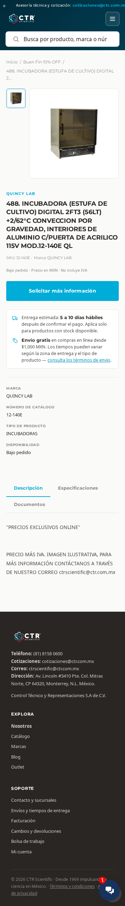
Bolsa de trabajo (27, 841)
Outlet (17, 767)
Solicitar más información (62, 291)
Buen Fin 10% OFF (42, 62)
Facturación (23, 820)
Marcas (18, 746)
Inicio (12, 62)
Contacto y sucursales (33, 800)
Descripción (28, 488)
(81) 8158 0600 (47, 653)
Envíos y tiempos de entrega (40, 810)
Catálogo (20, 736)
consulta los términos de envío (79, 360)
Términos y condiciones (72, 886)
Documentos (29, 504)
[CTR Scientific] (22, 18)
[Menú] (112, 19)
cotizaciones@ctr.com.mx (68, 661)
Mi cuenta (21, 851)
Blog (15, 757)
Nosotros (21, 726)
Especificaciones (78, 488)
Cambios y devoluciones (36, 831)
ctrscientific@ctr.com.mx (54, 668)
